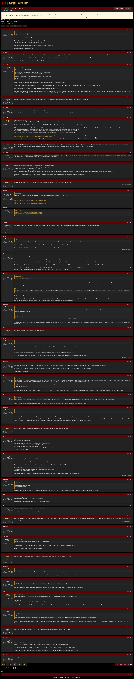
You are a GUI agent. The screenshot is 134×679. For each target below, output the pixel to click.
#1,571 (129, 190)
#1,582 (129, 394)
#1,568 (129, 152)
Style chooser (5, 674)
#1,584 (129, 425)
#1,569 (129, 162)
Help (128, 674)
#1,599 (129, 637)
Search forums (12, 10)
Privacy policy (123, 674)
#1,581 (129, 375)
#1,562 (129, 52)
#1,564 (129, 96)
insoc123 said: (18, 378)
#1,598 (129, 626)
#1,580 (129, 361)
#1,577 (129, 304)
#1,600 (129, 654)
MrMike (3, 23)
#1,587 (129, 479)
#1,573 (129, 222)
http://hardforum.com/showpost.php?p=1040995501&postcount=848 (29, 601)
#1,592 (129, 536)
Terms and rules (116, 674)
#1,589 (129, 505)
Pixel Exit (59, 677)
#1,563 (129, 64)
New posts (13, 8)
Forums (6, 8)
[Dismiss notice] (131, 14)
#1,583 (129, 407)
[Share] (127, 29)
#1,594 (129, 566)
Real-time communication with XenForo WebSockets (71, 677)
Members (21, 8)
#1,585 (129, 436)
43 (21, 25)
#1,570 (129, 179)
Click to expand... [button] (72, 318)
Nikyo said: (17, 307)
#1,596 (129, 591)
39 (12, 25)
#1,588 (129, 494)
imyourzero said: (18, 210)
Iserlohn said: (18, 32)
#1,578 (129, 327)
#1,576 (129, 273)
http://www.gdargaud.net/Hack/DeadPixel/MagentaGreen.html (38, 443)
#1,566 (129, 117)
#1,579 (129, 338)
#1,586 (129, 453)
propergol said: (18, 67)
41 (17, 25)
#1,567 (129, 142)
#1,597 (129, 608)
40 (14, 25)
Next (24, 25)
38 (10, 25)
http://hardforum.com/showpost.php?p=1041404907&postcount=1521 (30, 202)
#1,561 (129, 29)
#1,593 (129, 554)
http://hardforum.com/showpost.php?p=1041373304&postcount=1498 (30, 200)
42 (19, 25)
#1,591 (129, 526)
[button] (17, 8)
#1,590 (129, 515)
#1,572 (129, 207)
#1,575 (129, 253)
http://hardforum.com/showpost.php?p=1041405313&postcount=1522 (30, 203)
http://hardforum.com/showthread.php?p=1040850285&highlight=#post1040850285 (33, 136)
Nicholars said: (18, 193)
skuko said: (17, 569)
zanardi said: (18, 341)
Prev (4, 25)
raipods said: (18, 482)
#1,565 (129, 107)
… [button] (8, 25)
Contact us (109, 674)
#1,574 (129, 236)
